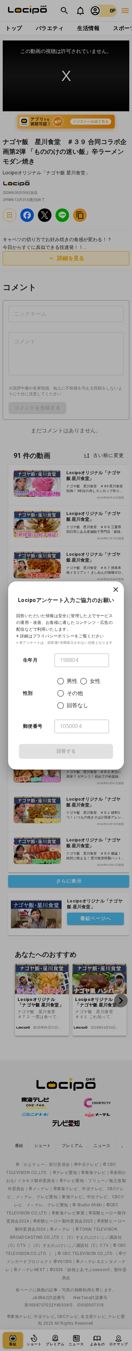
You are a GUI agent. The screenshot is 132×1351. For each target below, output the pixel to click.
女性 (95, 681)
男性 (72, 681)
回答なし (78, 705)
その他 (75, 693)
